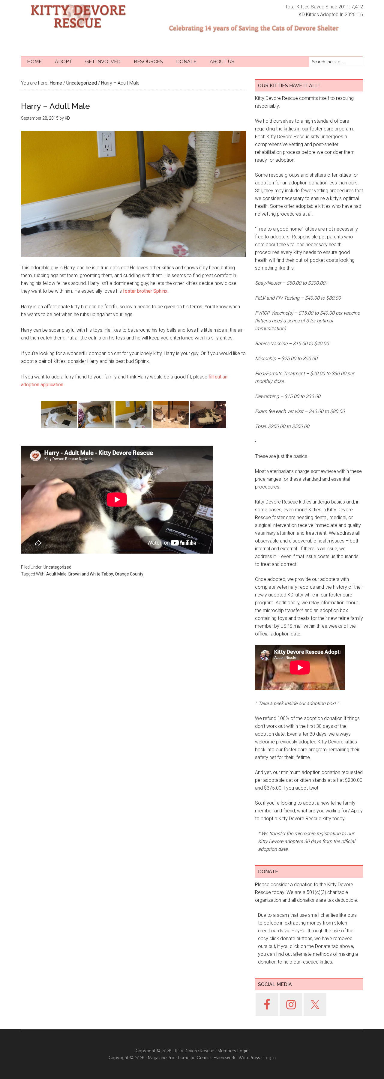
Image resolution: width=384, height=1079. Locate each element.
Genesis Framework (216, 1057)
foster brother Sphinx (145, 291)
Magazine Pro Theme (168, 1057)
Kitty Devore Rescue (78, 16)
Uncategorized (57, 567)
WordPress (249, 1057)
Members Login (233, 1050)
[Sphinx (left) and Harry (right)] (171, 414)
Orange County (129, 574)
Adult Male (56, 574)
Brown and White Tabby (90, 574)
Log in (269, 1057)
